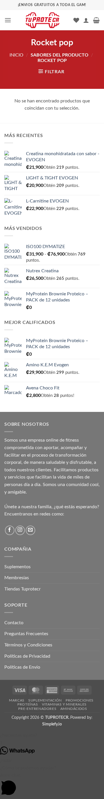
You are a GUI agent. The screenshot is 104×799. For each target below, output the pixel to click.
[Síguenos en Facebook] (9, 530)
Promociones (80, 700)
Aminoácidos (73, 708)
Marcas (17, 700)
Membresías (16, 577)
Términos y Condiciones (28, 645)
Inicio (16, 55)
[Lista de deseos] (76, 20)
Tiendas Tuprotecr (22, 589)
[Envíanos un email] (30, 530)
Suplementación (45, 700)
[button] (7, 20)
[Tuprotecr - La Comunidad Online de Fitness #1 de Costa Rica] (42, 20)
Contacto (13, 622)
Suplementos (17, 566)
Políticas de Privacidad (27, 656)
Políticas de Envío (22, 667)
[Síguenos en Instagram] (20, 530)
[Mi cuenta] (86, 20)
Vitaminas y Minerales (64, 704)
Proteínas (27, 704)
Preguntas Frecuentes (26, 633)
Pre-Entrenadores (37, 708)
